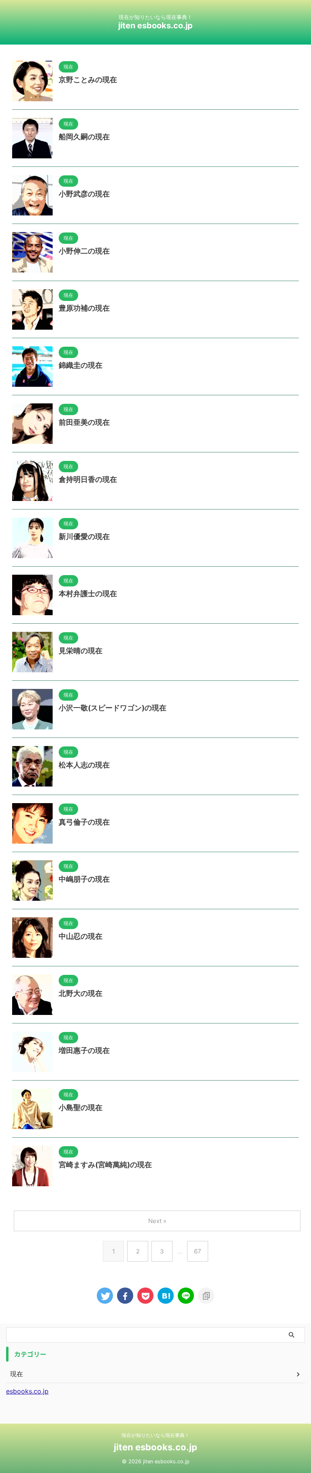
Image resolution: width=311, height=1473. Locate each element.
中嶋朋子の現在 (84, 879)
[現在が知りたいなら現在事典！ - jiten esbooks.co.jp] (166, 1296)
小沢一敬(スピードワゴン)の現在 (112, 707)
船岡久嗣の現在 (84, 136)
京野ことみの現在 (88, 79)
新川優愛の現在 (84, 536)
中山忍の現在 (80, 936)
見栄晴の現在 (80, 650)
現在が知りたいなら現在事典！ (155, 1435)
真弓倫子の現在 (84, 822)
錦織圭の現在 (80, 365)
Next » (157, 1221)
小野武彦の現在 (84, 194)
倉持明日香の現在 (88, 479)
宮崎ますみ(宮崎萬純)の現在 (105, 1164)
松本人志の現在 (84, 765)
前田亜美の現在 (84, 422)
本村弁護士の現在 (88, 593)
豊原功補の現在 (84, 308)
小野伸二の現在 (84, 251)
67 (197, 1251)
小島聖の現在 (80, 1107)
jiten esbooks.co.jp (155, 25)
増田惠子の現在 (84, 1050)
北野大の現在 (80, 993)
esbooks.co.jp (27, 1391)
